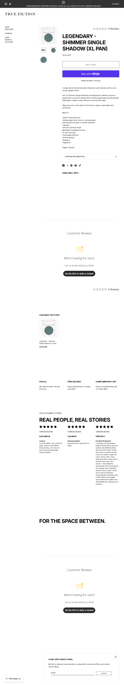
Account (9, 42)
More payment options (90, 81)
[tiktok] (10, 4)
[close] (115, 656)
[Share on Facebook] (63, 165)
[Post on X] (67, 165)
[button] (80, 165)
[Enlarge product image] (48, 35)
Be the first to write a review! (79, 273)
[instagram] (6, 4)
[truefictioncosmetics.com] (20, 14)
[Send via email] (75, 165)
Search (8, 40)
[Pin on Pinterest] (71, 165)
